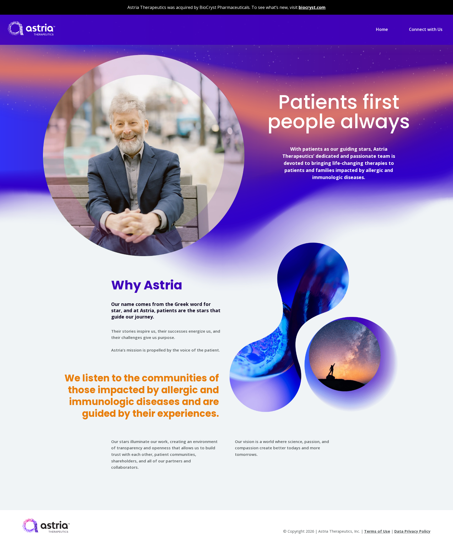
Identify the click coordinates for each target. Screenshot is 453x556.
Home (382, 29)
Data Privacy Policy (412, 531)
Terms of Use (377, 531)
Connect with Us (426, 29)
